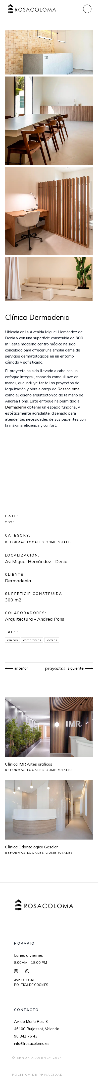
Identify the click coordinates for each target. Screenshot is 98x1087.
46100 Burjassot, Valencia (36, 1028)
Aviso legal (24, 980)
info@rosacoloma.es (32, 1043)
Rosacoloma (68, 389)
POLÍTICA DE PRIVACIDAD (37, 1074)
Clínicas (12, 640)
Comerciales (32, 640)
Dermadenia (18, 580)
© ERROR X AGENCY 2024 (37, 1057)
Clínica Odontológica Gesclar (31, 846)
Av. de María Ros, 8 (31, 1021)
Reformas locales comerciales (39, 542)
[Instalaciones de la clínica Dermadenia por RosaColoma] (49, 52)
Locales (51, 640)
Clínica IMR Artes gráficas (28, 764)
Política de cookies (31, 985)
